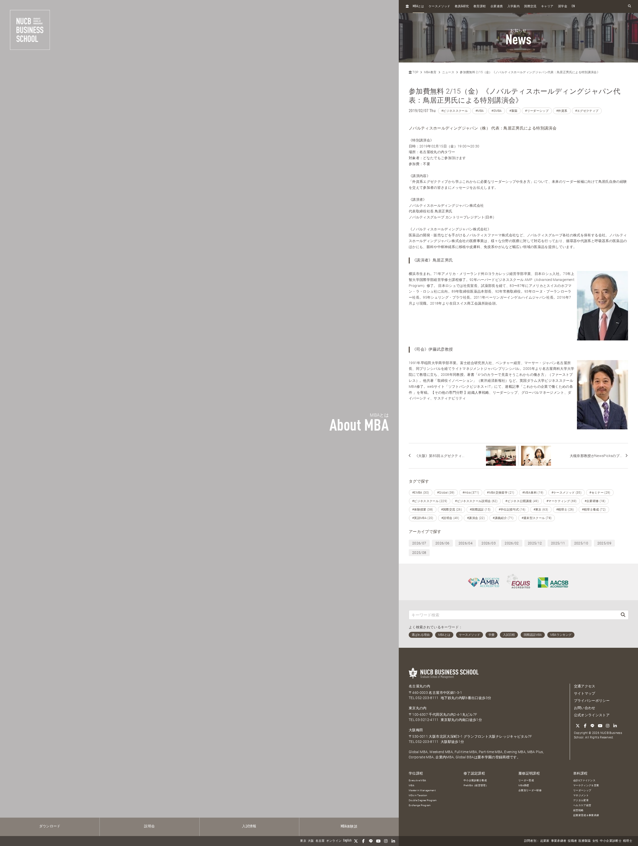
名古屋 (320, 841)
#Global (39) (446, 492)
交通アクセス (584, 686)
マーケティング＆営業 (586, 785)
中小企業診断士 (610, 841)
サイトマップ (584, 693)
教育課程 (480, 6)
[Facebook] (363, 841)
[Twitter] (356, 841)
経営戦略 (578, 810)
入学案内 (513, 6)
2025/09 (604, 543)
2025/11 (558, 543)
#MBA (480, 111)
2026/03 (488, 543)
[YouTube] (378, 841)
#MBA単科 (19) (533, 492)
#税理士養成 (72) (594, 509)
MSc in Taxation (418, 795)
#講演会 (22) (476, 518)
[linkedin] (393, 841)
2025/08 (419, 553)
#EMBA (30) (420, 492)
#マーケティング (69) (562, 501)
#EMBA (496, 111)
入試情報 (249, 826)
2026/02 (512, 543)
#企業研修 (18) (595, 501)
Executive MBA (417, 780)
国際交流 (530, 6)
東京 (303, 841)
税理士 (627, 841)
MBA (411, 785)
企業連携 (496, 6)
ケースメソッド (439, 6)
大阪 (311, 841)
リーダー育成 (526, 780)
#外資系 (561, 111)
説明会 (149, 826)
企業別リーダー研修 (530, 790)
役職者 (572, 841)
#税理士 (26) (565, 509)
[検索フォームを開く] (629, 6)
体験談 (349, 827)
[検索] (623, 614)
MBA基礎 (523, 785)
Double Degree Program (423, 800)
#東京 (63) (541, 509)
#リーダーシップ (537, 111)
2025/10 (581, 543)
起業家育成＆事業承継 (586, 815)
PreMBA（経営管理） (476, 785)
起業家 (545, 841)
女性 (595, 841)
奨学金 (562, 6)
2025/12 (535, 543)
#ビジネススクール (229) (429, 501)
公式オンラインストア (592, 715)
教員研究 (462, 6)
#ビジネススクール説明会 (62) (476, 501)
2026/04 (466, 543)
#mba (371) (471, 492)
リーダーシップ (582, 790)
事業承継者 (558, 841)
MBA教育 (430, 72)
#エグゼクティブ (587, 111)
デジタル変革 (581, 800)
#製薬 (513, 111)
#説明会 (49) (450, 518)
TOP (415, 72)
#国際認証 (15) (480, 509)
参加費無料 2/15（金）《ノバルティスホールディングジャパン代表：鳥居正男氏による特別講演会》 (530, 72)
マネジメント (581, 795)
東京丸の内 (418, 708)
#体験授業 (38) (422, 509)
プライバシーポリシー (592, 701)
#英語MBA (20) (422, 518)
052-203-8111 (426, 698)
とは (418, 6)
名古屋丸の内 (419, 686)
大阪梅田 (416, 730)
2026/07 (419, 543)
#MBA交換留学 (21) (500, 492)
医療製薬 (584, 841)
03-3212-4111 (426, 720)
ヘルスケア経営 (582, 805)
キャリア (547, 6)
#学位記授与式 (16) (512, 509)
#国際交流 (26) (451, 509)
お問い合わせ (584, 708)
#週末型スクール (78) (537, 518)
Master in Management (422, 790)
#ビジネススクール (454, 111)
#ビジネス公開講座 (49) (522, 501)
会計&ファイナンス (584, 780)
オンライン (334, 841)
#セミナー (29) (599, 492)
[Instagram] (386, 841)
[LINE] (371, 841)
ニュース (448, 72)
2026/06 (442, 543)
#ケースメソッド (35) (567, 492)
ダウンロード (50, 826)
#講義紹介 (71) (503, 518)
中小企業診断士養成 (475, 780)
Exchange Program (420, 805)
